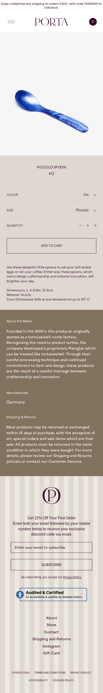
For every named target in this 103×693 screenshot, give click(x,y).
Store (52, 625)
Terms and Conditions (50, 672)
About (51, 618)
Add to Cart (51, 246)
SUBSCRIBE (51, 565)
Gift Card (51, 653)
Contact (51, 632)
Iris (86, 194)
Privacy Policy (72, 577)
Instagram (52, 646)
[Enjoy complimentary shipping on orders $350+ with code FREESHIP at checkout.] (51, 6)
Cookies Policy (63, 680)
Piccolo (82, 210)
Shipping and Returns (51, 639)
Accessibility (38, 680)
